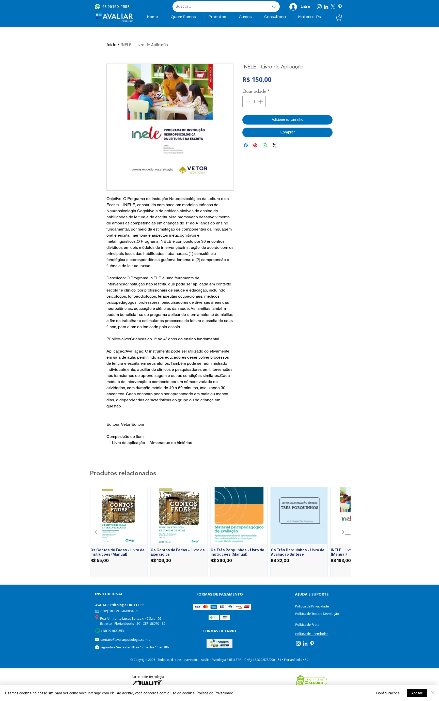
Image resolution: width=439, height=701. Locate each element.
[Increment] (261, 101)
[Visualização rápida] (118, 515)
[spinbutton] (254, 101)
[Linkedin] (326, 7)
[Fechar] (433, 693)
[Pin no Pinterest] (255, 145)
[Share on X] (275, 145)
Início (111, 45)
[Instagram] (319, 7)
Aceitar (416, 692)
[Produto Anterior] (96, 532)
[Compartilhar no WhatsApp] (265, 145)
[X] (333, 7)
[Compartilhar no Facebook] (246, 145)
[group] (220, 532)
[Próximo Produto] (343, 532)
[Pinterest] (340, 7)
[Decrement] (247, 101)
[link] (339, 17)
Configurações (388, 692)
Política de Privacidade (215, 692)
